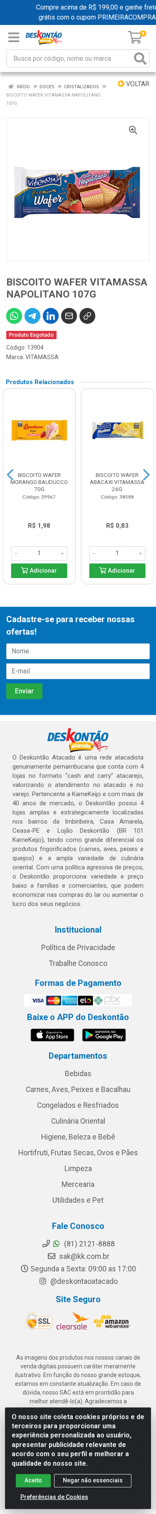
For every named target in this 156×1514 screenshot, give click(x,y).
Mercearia (78, 1184)
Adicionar (42, 570)
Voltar (136, 84)
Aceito (33, 1480)
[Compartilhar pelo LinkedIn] (51, 316)
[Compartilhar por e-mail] (69, 316)
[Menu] (13, 37)
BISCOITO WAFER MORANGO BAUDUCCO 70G (39, 482)
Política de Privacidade (78, 947)
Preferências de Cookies (54, 1497)
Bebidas (78, 1074)
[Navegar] (10, 475)
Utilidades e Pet (78, 1200)
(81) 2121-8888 (88, 1244)
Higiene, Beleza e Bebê (78, 1137)
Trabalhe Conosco (78, 963)
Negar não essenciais (93, 1480)
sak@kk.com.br (83, 1256)
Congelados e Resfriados (78, 1105)
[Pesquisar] (140, 58)
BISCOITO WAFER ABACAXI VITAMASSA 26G (117, 482)
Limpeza (78, 1168)
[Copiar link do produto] (87, 316)
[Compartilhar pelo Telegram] (32, 316)
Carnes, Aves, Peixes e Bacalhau (78, 1089)
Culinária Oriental (78, 1121)
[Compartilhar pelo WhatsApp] (14, 316)
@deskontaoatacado (83, 1281)
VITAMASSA (42, 357)
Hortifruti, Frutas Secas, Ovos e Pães (78, 1153)
